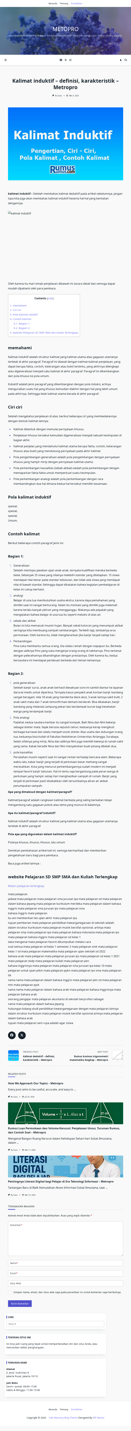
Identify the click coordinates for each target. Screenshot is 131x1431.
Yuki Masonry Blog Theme (63, 1417)
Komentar (16, 1225)
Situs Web (15, 1283)
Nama (14, 1263)
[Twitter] (65, 60)
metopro (66, 29)
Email (14, 1273)
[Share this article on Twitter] (22, 1035)
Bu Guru (58, 95)
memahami (18, 305)
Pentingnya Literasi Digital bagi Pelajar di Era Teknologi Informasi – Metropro (61, 1181)
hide (50, 298)
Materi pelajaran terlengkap (26, 886)
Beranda (53, 3)
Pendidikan (76, 3)
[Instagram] (70, 60)
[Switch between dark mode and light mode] (121, 60)
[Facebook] (61, 60)
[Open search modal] (126, 60)
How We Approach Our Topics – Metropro (35, 1083)
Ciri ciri (15, 310)
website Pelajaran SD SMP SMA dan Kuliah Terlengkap (44, 332)
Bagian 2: (22, 328)
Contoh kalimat (20, 319)
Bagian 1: (22, 323)
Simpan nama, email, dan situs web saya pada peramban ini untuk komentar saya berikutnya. (67, 1292)
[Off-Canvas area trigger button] (5, 60)
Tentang (64, 3)
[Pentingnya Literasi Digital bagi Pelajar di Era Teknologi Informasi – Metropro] (65, 1166)
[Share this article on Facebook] (12, 1035)
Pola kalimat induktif (24, 314)
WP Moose (98, 1417)
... (75, 1089)
